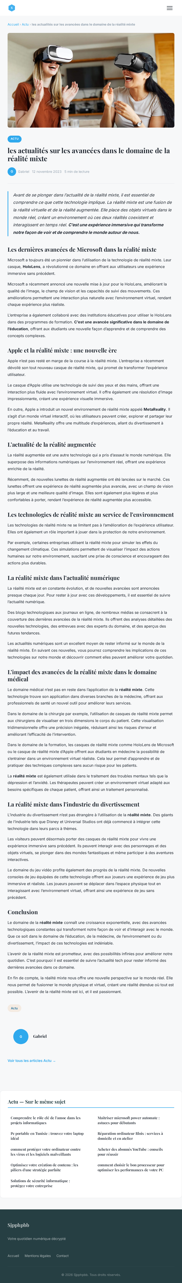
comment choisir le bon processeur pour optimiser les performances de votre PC (131, 1167)
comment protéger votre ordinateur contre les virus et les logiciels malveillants (46, 1152)
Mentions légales (38, 1256)
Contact (62, 1256)
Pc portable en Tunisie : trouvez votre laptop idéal (47, 1136)
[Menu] (169, 8)
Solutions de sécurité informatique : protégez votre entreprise (40, 1183)
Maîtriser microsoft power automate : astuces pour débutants (128, 1120)
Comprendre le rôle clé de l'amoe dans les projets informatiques (46, 1120)
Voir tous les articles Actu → (32, 1060)
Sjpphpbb (18, 1224)
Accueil (13, 24)
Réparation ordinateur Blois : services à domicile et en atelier (130, 1136)
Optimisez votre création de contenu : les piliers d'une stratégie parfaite (44, 1167)
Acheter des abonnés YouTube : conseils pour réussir (130, 1152)
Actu (25, 24)
